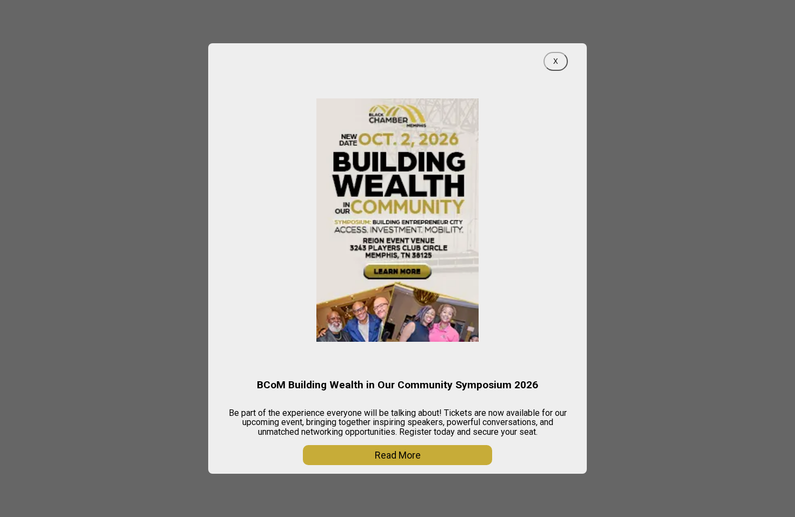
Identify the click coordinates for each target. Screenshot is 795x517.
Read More (398, 455)
